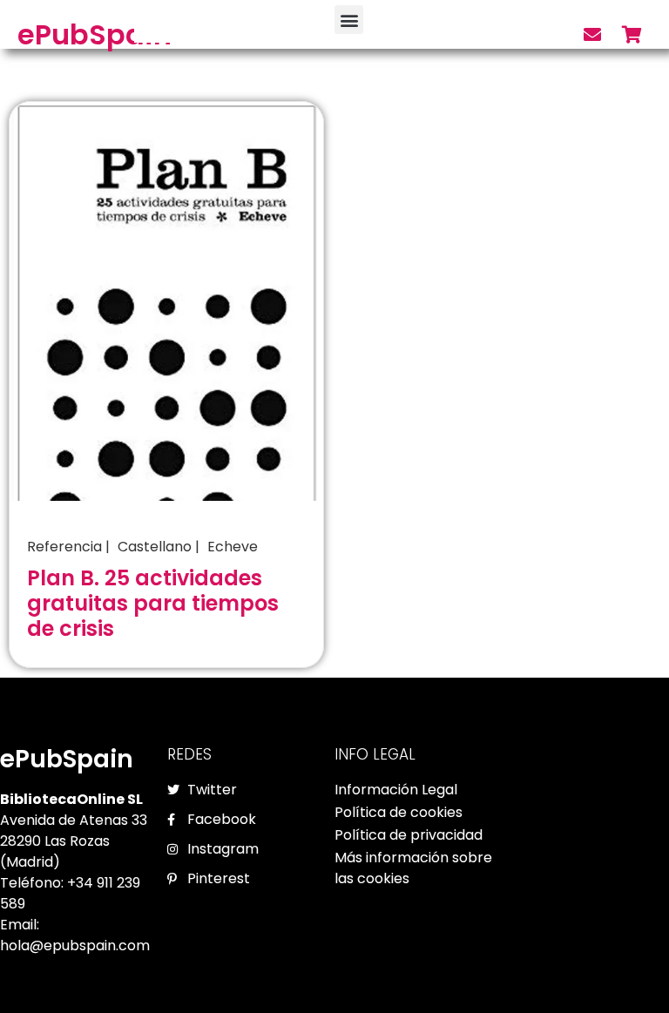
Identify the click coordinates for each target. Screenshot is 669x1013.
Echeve (232, 547)
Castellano (155, 547)
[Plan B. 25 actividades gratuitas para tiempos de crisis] (166, 299)
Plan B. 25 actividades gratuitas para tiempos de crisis (153, 603)
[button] (348, 19)
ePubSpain (94, 34)
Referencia (64, 547)
